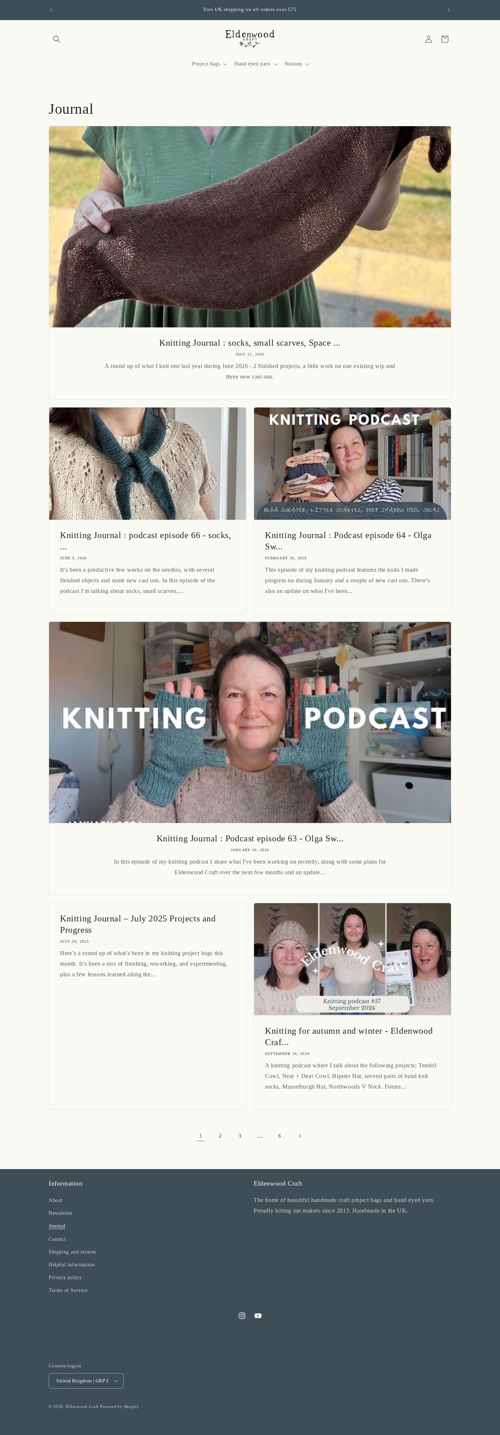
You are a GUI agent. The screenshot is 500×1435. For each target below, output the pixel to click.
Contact (57, 1239)
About (56, 1200)
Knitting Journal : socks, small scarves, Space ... (250, 343)
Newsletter (61, 1213)
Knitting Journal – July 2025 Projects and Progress (138, 924)
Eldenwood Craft (82, 1406)
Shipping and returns (72, 1252)
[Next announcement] (449, 10)
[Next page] (299, 1136)
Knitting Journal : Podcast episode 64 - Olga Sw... (348, 540)
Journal (57, 1226)
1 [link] (200, 1135)
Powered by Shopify (119, 1406)
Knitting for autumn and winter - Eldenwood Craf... (349, 1036)
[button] (57, 39)
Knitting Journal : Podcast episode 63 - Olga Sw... (250, 838)
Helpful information (71, 1264)
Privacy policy (65, 1277)
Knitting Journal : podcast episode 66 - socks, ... (145, 540)
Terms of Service (68, 1290)
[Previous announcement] (51, 10)
